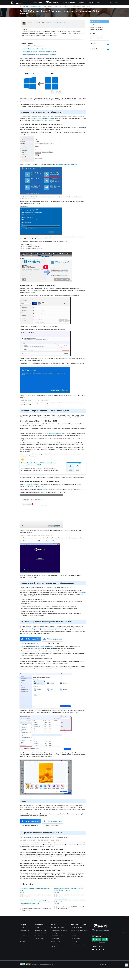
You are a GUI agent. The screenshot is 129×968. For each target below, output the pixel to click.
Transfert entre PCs (55, 941)
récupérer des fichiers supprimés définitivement (40, 646)
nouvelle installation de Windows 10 (31, 484)
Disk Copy (73, 935)
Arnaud (49, 22)
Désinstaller (36, 927)
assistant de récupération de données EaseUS (41, 630)
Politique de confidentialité (40, 933)
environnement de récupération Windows (66, 164)
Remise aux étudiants (25, 944)
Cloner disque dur (55, 938)
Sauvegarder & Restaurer (68, 2)
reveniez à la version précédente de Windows (42, 118)
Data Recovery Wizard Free (96, 27)
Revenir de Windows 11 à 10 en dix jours (33, 46)
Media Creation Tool (44, 489)
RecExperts (74, 941)
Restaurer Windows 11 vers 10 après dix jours (34, 49)
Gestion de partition (55, 933)
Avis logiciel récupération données (59, 930)
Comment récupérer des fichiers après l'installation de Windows (39, 54)
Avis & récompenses (24, 930)
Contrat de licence (38, 935)
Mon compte (23, 941)
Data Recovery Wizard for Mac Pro (79, 930)
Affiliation (22, 938)
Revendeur (22, 935)
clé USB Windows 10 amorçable (53, 433)
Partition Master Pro (76, 933)
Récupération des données (57, 927)
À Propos (22, 927)
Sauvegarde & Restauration (57, 935)
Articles (53, 925)
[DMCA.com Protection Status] (28, 964)
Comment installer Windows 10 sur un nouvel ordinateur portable (39, 51)
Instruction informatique (35, 6)
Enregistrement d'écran (56, 944)
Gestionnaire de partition (52, 2)
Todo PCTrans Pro (75, 938)
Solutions (25, 6)
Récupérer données (37, 2)
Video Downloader (55, 946)
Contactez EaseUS (24, 933)
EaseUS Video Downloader (77, 944)
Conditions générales (39, 938)
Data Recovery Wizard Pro (96, 29)
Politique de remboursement (40, 930)
